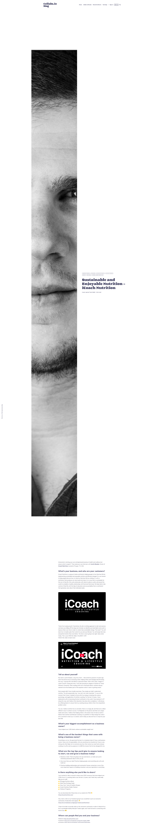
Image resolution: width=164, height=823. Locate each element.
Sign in (111, 4)
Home (80, 4)
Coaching (93, 273)
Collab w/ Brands (87, 4)
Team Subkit (92, 292)
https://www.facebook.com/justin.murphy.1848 (77, 820)
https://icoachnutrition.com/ (65, 795)
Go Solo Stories (109, 273)
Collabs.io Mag (50, 5)
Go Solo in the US (100, 273)
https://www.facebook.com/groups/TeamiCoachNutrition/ (73, 802)
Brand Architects (97, 4)
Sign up (116, 4)
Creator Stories (86, 273)
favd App (105, 4)
